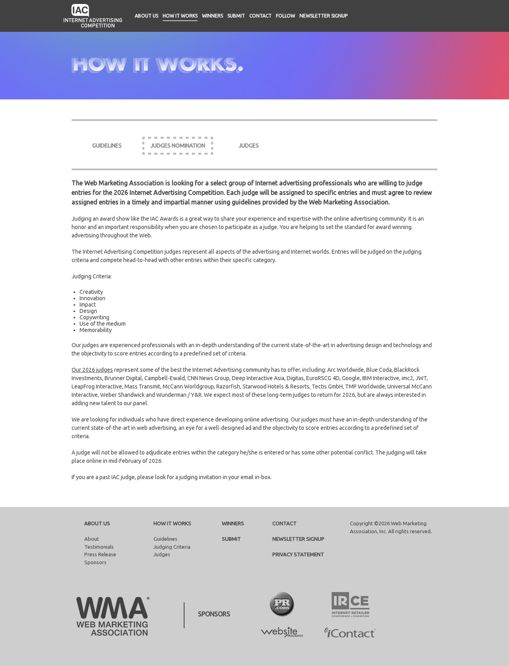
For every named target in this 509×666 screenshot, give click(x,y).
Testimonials (99, 546)
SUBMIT (231, 539)
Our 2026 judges (92, 370)
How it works (180, 15)
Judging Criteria (171, 546)
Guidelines (165, 539)
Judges (161, 554)
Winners (212, 15)
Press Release (100, 554)
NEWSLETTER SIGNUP (298, 539)
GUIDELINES (107, 145)
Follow (285, 15)
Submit (236, 15)
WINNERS (233, 523)
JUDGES (249, 145)
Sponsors (95, 562)
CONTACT (284, 523)
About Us (146, 15)
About (91, 539)
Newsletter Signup (323, 15)
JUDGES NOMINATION (177, 145)
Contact (260, 15)
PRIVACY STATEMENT (298, 554)
